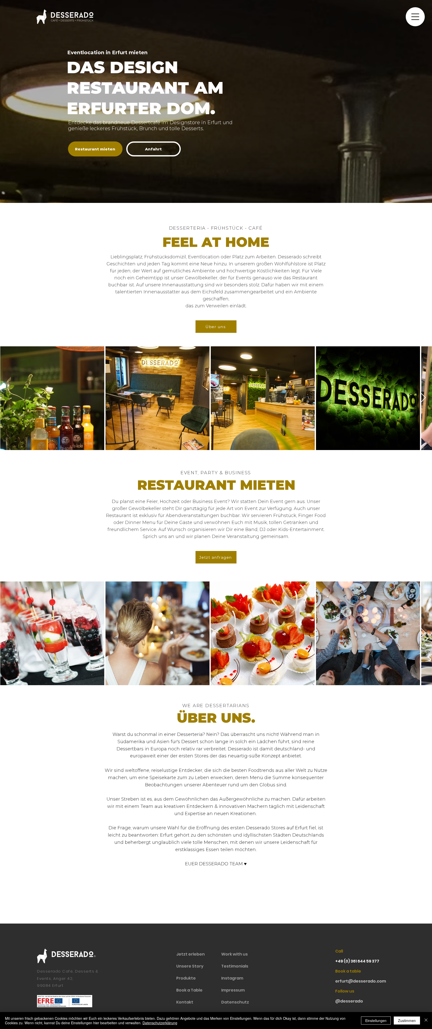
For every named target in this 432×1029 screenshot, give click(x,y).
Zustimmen (407, 1020)
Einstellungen (375, 1020)
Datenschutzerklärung (159, 1022)
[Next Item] (423, 398)
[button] (415, 16)
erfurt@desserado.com (360, 981)
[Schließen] (426, 1020)
